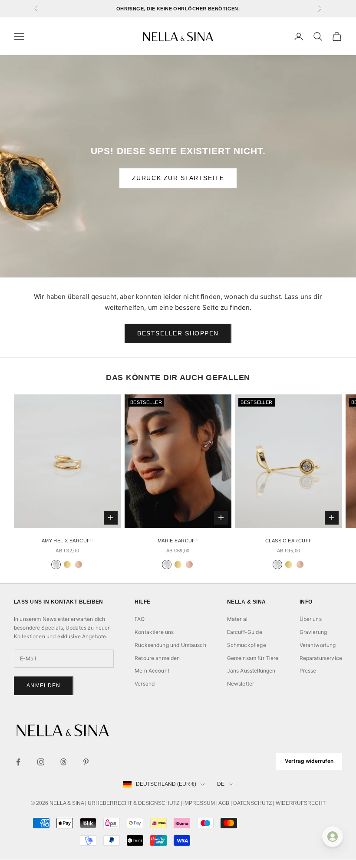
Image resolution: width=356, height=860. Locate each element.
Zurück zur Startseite (178, 177)
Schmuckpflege (246, 645)
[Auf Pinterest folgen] (86, 762)
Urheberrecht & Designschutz (133, 803)
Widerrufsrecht (301, 803)
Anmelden (43, 686)
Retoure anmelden (157, 658)
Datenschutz (252, 803)
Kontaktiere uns (154, 632)
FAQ (140, 619)
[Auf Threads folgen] (63, 762)
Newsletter (240, 683)
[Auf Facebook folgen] (18, 762)
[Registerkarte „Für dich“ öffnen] (332, 836)
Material (237, 619)
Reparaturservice (321, 658)
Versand (145, 683)
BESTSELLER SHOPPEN (178, 333)
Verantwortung (318, 645)
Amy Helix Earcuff (67, 540)
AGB (223, 803)
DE (220, 784)
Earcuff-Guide (244, 632)
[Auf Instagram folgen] (40, 762)
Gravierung (313, 632)
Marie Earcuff (178, 540)
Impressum (199, 803)
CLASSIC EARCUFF (288, 540)
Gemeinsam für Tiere (253, 658)
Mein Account (152, 670)
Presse (308, 670)
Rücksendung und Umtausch (170, 645)
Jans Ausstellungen (251, 670)
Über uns (311, 619)
